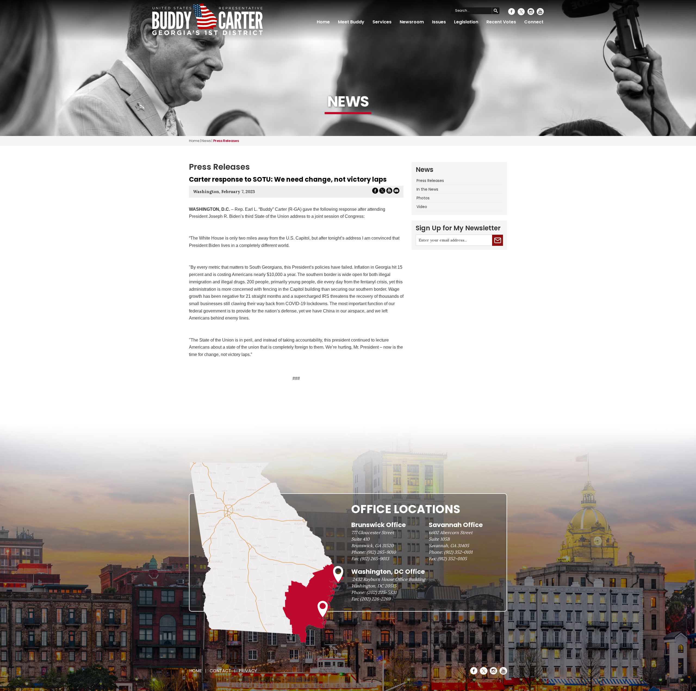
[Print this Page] (389, 191)
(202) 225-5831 (381, 592)
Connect (533, 21)
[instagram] (530, 11)
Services (381, 21)
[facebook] (511, 11)
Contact (220, 671)
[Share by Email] (396, 191)
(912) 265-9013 (374, 558)
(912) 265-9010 (381, 552)
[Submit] (497, 240)
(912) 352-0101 (458, 552)
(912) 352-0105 (452, 558)
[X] (521, 11)
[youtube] (540, 11)
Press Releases (430, 180)
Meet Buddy (351, 21)
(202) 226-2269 (375, 599)
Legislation (466, 21)
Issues (439, 21)
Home (323, 21)
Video (422, 206)
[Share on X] (382, 191)
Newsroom (412, 21)
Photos (423, 198)
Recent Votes (501, 21)
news (206, 140)
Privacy (248, 671)
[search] (495, 10)
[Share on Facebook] (375, 191)
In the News (427, 189)
